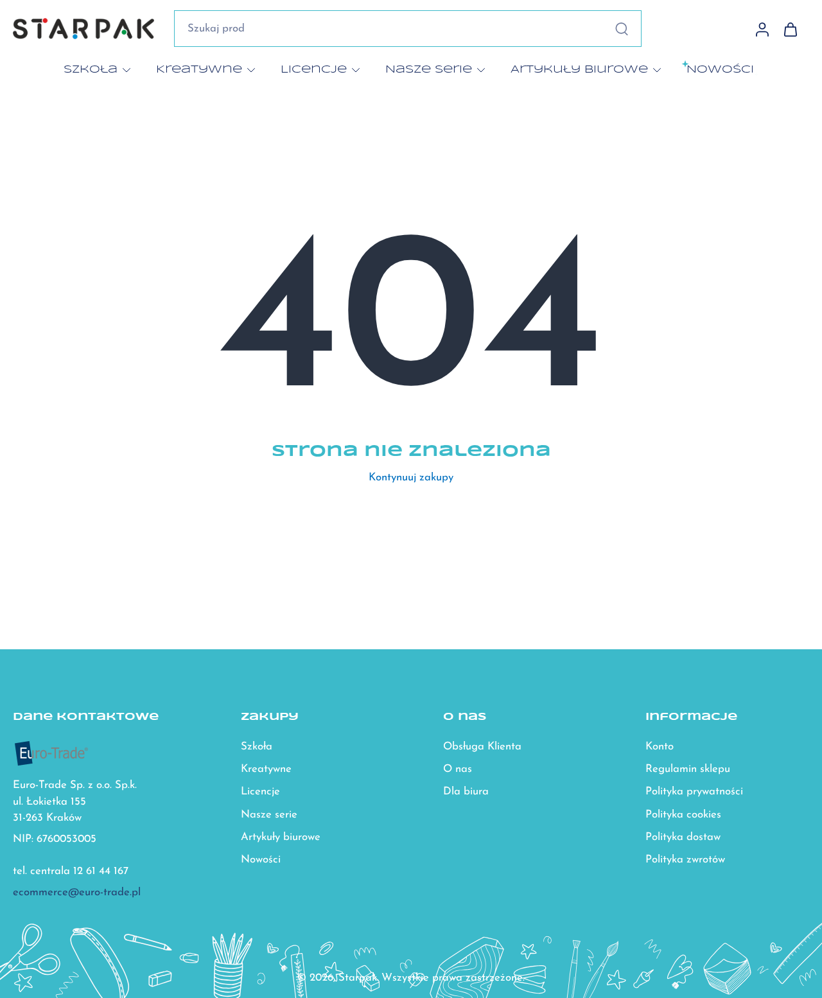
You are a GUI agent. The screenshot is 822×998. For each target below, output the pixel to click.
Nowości (261, 859)
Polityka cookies (683, 814)
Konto (659, 747)
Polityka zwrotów (685, 859)
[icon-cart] (790, 29)
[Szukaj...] (622, 29)
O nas (457, 769)
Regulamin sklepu (687, 769)
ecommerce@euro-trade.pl (77, 893)
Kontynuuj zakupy (411, 477)
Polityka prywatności (694, 792)
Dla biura (466, 792)
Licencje (314, 69)
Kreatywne (199, 69)
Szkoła (91, 69)
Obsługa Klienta (482, 747)
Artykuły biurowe (579, 69)
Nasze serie (428, 69)
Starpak (357, 977)
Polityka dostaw (683, 837)
